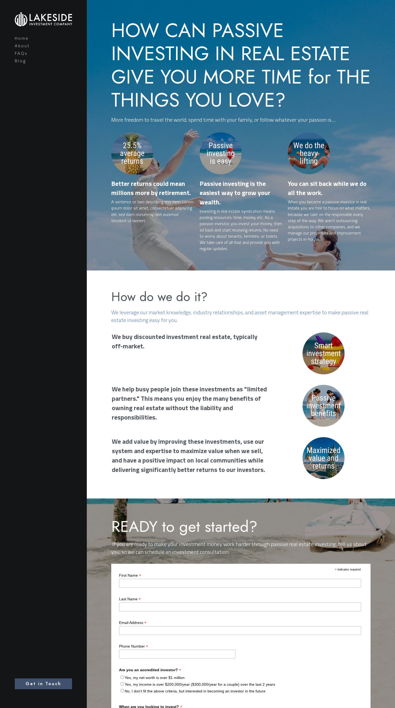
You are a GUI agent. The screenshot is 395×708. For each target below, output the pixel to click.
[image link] (43, 18)
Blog (20, 60)
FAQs (21, 53)
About (22, 45)
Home (22, 38)
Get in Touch (43, 684)
